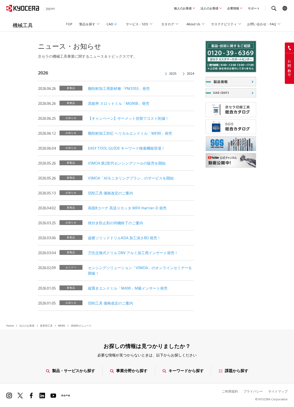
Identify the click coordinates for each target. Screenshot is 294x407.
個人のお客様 (183, 8)
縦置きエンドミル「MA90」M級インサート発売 (127, 288)
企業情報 (233, 8)
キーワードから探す (186, 370)
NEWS (61, 325)
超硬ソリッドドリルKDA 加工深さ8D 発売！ (124, 237)
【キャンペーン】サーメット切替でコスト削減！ (128, 118)
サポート (254, 8)
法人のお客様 (209, 8)
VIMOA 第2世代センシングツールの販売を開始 (127, 163)
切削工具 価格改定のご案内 (110, 193)
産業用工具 (46, 325)
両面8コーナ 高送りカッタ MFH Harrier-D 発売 (127, 208)
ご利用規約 (230, 391)
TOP (69, 24)
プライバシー (253, 391)
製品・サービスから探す (73, 370)
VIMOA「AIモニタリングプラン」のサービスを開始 (131, 178)
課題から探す (236, 370)
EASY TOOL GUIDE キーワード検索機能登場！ (126, 148)
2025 (172, 73)
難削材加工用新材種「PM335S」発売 (119, 88)
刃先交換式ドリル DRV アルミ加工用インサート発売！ (133, 252)
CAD (110, 24)
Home (10, 325)
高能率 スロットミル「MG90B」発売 (118, 103)
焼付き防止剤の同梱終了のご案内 (115, 222)
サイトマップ (278, 391)
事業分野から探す (131, 370)
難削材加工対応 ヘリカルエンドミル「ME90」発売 (130, 133)
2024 (190, 73)
